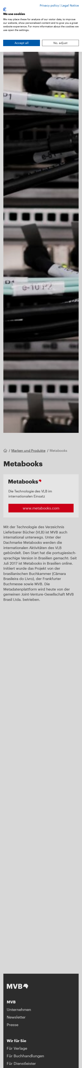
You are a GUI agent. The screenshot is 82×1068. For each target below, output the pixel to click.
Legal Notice (70, 5)
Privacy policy (49, 5)
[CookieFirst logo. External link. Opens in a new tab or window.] (4, 9)
